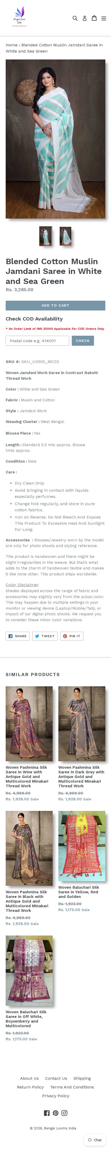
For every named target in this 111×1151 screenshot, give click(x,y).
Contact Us (56, 1078)
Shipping (82, 1078)
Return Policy (30, 1087)
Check (83, 341)
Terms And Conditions (72, 1087)
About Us (29, 1078)
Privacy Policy (55, 1095)
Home (12, 44)
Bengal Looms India (60, 1128)
